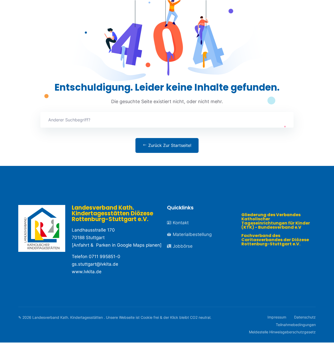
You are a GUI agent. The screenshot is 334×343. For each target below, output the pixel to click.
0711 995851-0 (104, 256)
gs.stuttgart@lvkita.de (95, 264)
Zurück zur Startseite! (169, 145)
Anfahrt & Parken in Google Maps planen (116, 245)
